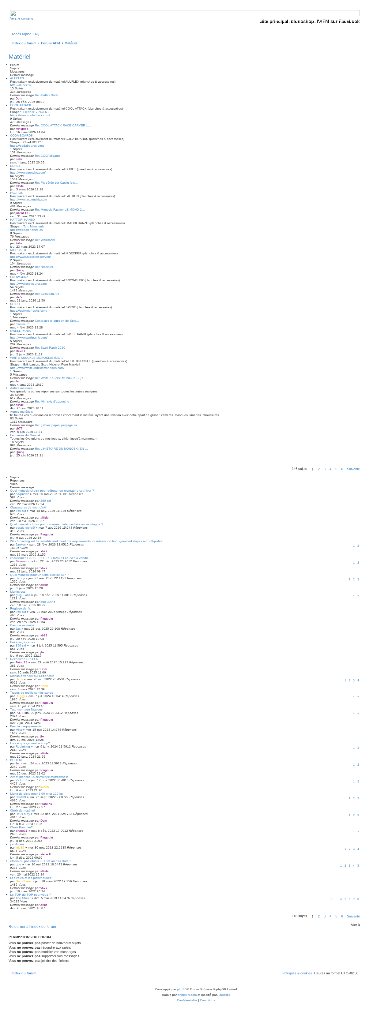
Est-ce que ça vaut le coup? (30, 743)
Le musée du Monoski (25, 435)
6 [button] (342, 469)
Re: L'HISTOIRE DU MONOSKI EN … (61, 448)
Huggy (20, 696)
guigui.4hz (23, 595)
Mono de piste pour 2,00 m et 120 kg (36, 793)
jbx (18, 381)
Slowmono (23, 561)
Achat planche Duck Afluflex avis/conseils (39, 776)
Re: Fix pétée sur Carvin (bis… (56, 182)
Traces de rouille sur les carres (31, 692)
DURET (15, 165)
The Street (23, 898)
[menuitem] (36, 34)
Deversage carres (22, 642)
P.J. (18, 712)
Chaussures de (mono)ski (28, 507)
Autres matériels (21, 411)
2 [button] (319, 469)
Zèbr (19, 159)
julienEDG (23, 213)
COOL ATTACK (20, 105)
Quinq (20, 270)
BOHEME (17, 760)
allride (20, 186)
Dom (19, 98)
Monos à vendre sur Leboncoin (32, 675)
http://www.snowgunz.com (28, 283)
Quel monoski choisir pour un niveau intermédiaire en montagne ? (56, 524)
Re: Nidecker (44, 266)
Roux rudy (23, 814)
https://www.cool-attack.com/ (30, 115)
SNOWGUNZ (19, 277)
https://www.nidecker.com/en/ (30, 256)
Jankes (21, 544)
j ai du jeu (17, 844)
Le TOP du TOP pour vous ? (30, 894)
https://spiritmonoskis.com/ (28, 310)
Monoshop (301, 20)
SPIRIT (15, 304)
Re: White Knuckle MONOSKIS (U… (60, 378)
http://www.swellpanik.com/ (28, 337)
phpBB (182, 989)
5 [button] (336, 469)
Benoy (20, 578)
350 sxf (45, 500)
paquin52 (22, 494)
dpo (18, 864)
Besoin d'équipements (26, 726)
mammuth (22, 324)
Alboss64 (224, 994)
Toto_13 (21, 662)
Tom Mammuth (33, 226)
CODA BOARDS (21, 135)
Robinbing (23, 746)
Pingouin (46, 534)
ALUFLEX (17, 78)
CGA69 (21, 797)
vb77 (19, 297)
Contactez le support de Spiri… (57, 320)
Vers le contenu (21, 18)
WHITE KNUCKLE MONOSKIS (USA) (36, 357)
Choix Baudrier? (21, 827)
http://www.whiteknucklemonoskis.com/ (37, 367)
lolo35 (44, 787)
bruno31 (22, 830)
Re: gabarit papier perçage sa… (57, 425)
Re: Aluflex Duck (46, 95)
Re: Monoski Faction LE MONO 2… (60, 209)
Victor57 (21, 780)
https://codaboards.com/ (27, 145)
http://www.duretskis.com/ (28, 172)
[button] (353, 469)
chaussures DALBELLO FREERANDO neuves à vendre (49, 558)
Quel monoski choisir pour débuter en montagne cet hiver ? (52, 490)
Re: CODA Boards (47, 155)
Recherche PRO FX (24, 659)
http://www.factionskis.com (28, 199)
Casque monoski (22, 625)
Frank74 (46, 803)
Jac (18, 628)
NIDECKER (18, 250)
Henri (19, 679)
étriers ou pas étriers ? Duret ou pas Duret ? (41, 861)
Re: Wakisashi (45, 240)
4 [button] (330, 469)
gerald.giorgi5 (25, 527)
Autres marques (21, 388)
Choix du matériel (22, 810)
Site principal (273, 20)
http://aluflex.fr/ (20, 85)
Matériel (19, 56)
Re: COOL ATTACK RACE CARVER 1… (63, 125)
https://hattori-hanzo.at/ (26, 229)
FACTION (16, 192)
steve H (21, 351)
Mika (19, 729)
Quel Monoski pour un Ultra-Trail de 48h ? (39, 574)
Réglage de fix (20, 608)
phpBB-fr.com (187, 994)
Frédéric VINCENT (36, 112)
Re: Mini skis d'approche (52, 401)
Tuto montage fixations (26, 709)
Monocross (17, 591)
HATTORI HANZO (22, 219)
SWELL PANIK (20, 330)
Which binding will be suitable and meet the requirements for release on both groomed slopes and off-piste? (86, 541)
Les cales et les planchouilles (30, 877)
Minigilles (22, 128)
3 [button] (325, 469)
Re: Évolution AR (47, 293)
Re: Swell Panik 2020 (50, 347)
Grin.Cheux (24, 881)
